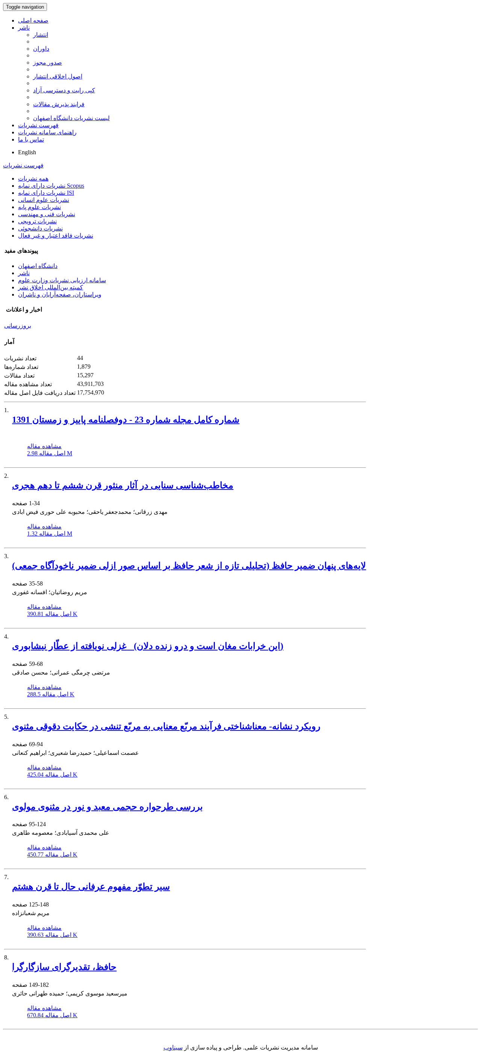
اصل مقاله (49, 453)
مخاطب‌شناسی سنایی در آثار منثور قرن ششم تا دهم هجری (122, 485)
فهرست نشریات (38, 125)
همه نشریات (33, 178)
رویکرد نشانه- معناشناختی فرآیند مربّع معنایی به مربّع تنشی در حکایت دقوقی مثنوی (166, 726)
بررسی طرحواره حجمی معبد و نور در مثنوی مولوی (107, 807)
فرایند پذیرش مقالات (59, 104)
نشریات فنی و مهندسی (46, 214)
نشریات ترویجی (37, 221)
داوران (41, 48)
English (27, 152)
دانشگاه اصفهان (37, 266)
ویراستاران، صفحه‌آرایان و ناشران (59, 294)
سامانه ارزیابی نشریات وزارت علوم (62, 280)
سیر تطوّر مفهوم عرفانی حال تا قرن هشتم (91, 886)
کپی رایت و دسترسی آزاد (64, 90)
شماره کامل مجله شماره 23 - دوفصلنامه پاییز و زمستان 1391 (125, 420)
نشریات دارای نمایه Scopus (51, 185)
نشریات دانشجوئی (40, 228)
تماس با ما (31, 139)
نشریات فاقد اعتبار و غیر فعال (55, 235)
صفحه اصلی (33, 20)
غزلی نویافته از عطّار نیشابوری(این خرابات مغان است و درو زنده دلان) (147, 646)
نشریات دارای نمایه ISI (46, 193)
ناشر (24, 27)
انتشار (40, 35)
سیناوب (173, 1047)
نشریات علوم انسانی (43, 200)
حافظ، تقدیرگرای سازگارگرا (64, 967)
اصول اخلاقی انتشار (57, 76)
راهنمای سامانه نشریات (47, 132)
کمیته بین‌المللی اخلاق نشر (50, 287)
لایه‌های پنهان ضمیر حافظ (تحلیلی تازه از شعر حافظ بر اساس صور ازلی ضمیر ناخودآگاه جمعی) (189, 566)
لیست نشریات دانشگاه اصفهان (71, 118)
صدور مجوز (47, 62)
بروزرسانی (17, 325)
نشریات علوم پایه (39, 207)
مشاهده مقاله (44, 446)
